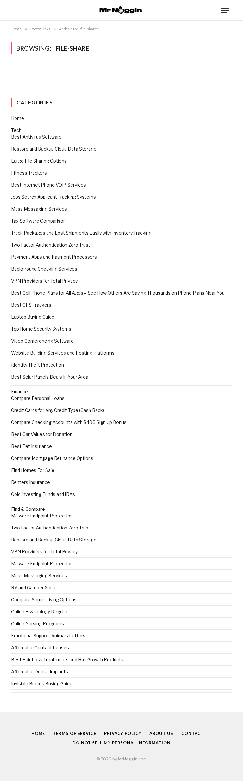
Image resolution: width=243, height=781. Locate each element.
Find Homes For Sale (32, 470)
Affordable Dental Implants (39, 671)
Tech (16, 130)
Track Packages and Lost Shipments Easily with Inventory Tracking (81, 232)
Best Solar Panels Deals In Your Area (49, 376)
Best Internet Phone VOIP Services (48, 185)
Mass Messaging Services (39, 209)
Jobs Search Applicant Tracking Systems (53, 197)
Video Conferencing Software (42, 340)
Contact (192, 733)
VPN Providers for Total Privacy (44, 280)
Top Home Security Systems (41, 328)
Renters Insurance (30, 482)
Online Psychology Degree (39, 611)
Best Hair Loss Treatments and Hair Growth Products (67, 659)
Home (17, 118)
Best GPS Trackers (31, 304)
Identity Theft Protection (37, 364)
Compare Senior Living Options (44, 599)
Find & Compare (28, 509)
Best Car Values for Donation (41, 434)
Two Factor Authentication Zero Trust (50, 244)
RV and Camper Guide (34, 587)
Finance (19, 391)
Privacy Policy (122, 733)
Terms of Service (74, 733)
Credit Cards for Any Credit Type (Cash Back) (57, 410)
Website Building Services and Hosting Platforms (63, 352)
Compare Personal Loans (38, 398)
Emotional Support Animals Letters (48, 635)
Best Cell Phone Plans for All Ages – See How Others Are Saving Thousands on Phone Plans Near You (118, 292)
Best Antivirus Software (36, 137)
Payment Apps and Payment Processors (54, 256)
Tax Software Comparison (38, 221)
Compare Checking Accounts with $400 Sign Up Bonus (69, 422)
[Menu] (225, 10)
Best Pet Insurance (31, 446)
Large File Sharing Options (39, 161)
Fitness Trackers (29, 173)
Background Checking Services (44, 268)
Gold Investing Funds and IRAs (43, 494)
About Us (161, 733)
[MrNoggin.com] (121, 10)
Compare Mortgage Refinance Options (52, 458)
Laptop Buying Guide (32, 316)
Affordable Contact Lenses (40, 647)
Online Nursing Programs (37, 623)
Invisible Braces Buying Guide (41, 683)
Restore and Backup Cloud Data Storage (54, 149)
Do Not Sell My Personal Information (121, 742)
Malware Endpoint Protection (42, 515)
